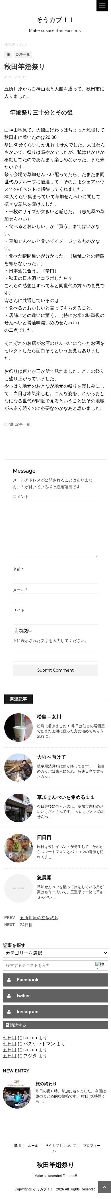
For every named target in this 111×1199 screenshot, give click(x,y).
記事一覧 (22, 424)
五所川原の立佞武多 (39, 917)
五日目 (10, 1049)
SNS (17, 1146)
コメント (21, 496)
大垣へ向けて (51, 757)
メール (20, 590)
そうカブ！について (60, 1146)
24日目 (26, 924)
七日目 (10, 1037)
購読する (17, 1025)
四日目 (44, 837)
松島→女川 (49, 717)
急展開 (44, 877)
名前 (18, 569)
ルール (33, 1146)
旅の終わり (46, 1083)
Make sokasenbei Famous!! (55, 1176)
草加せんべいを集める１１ (66, 797)
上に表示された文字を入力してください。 (51, 640)
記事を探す (14, 945)
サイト (19, 610)
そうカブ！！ (55, 20)
